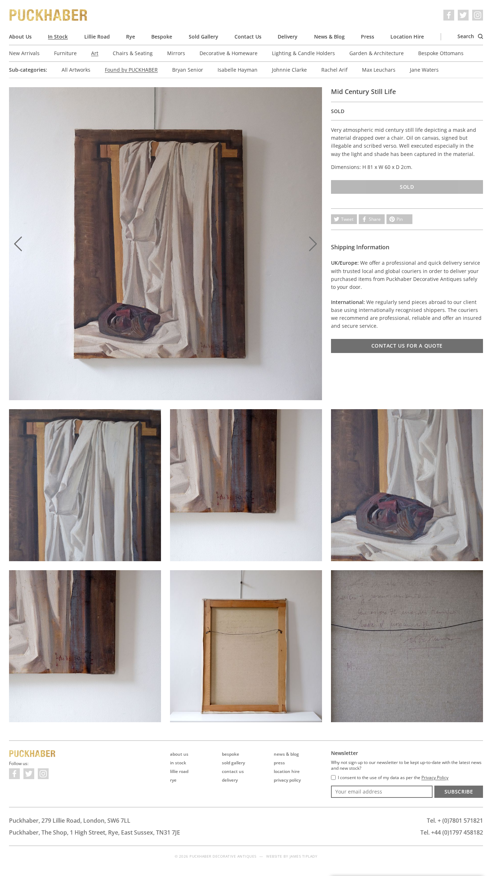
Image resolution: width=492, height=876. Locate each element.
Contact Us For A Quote (407, 345)
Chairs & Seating (133, 53)
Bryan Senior (187, 69)
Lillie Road (97, 36)
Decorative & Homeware (229, 53)
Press (367, 36)
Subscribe (458, 791)
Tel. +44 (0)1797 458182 (451, 832)
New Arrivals (24, 53)
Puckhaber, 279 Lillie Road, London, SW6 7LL (69, 820)
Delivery (288, 36)
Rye (130, 36)
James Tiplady (304, 856)
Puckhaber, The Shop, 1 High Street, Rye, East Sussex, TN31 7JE (94, 832)
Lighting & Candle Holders (303, 53)
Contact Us (247, 36)
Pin (400, 219)
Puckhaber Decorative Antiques (48, 15)
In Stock (58, 36)
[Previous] (18, 244)
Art (94, 53)
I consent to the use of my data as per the (393, 778)
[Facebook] (448, 15)
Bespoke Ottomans (441, 53)
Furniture (65, 53)
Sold (407, 186)
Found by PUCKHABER (131, 69)
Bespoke (161, 36)
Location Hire (407, 36)
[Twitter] (463, 15)
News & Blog (329, 36)
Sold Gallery (203, 36)
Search (466, 36)
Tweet (347, 219)
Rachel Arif (334, 69)
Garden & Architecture (376, 53)
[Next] (313, 244)
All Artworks (76, 69)
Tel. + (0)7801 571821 (455, 820)
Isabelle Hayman (238, 69)
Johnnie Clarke (289, 69)
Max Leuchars (378, 69)
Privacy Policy (287, 780)
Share (375, 219)
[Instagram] (477, 15)
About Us (20, 36)
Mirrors (176, 53)
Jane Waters (424, 69)
